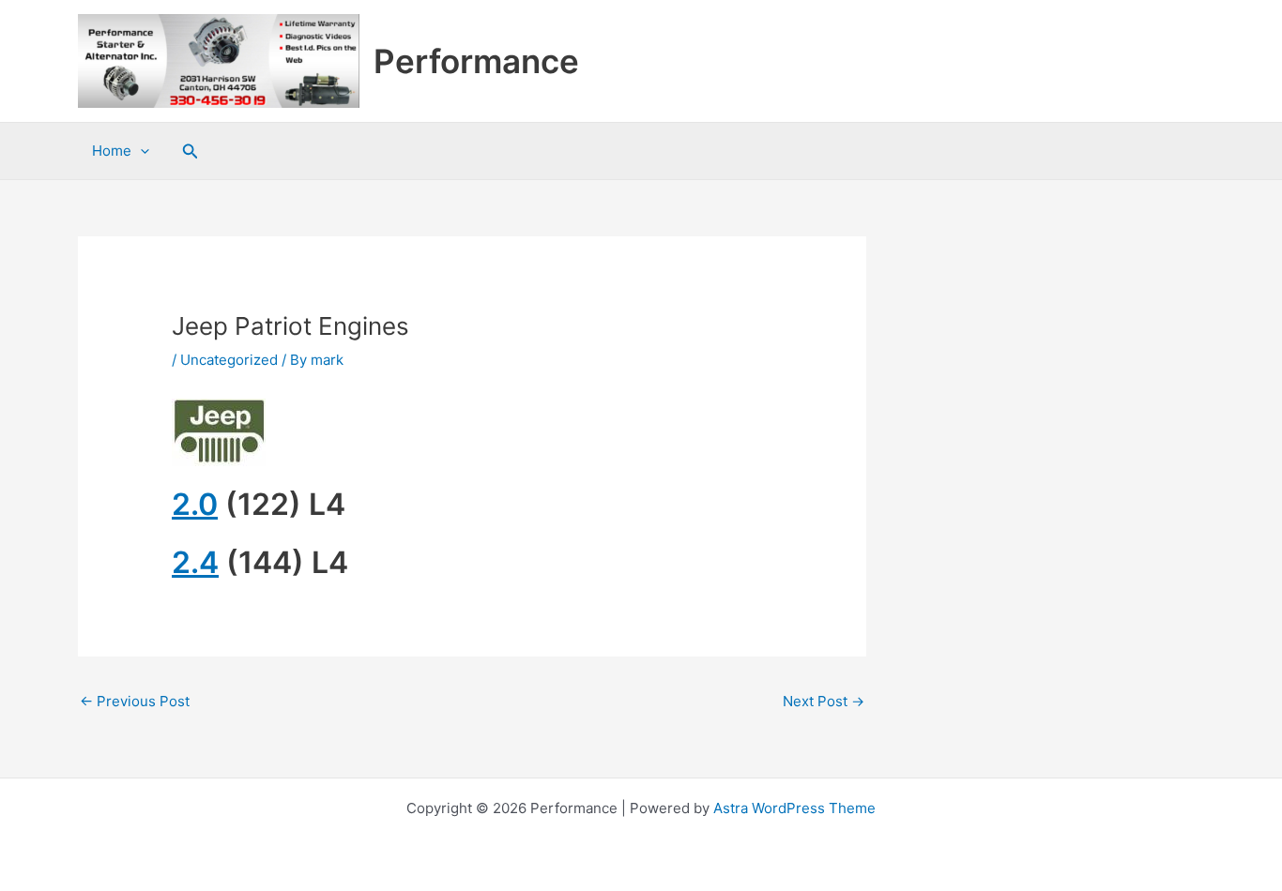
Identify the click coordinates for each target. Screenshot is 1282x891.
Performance (476, 61)
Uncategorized (229, 360)
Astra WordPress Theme (794, 808)
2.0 (195, 504)
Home (111, 150)
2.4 (195, 562)
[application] (140, 151)
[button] (190, 151)
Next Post (823, 701)
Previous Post (135, 701)
